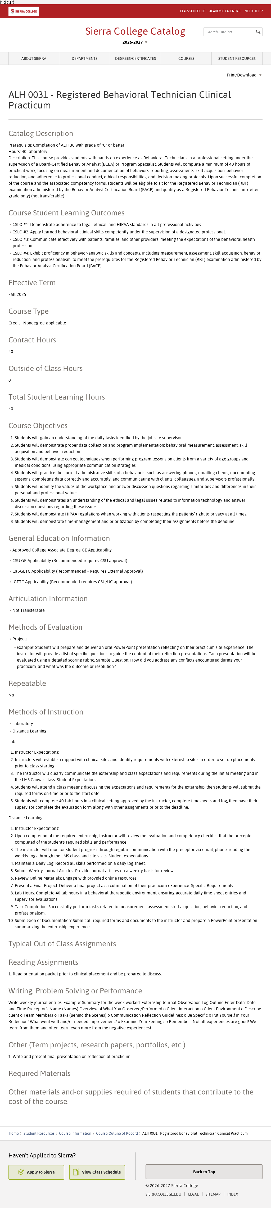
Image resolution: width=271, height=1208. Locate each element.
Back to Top (204, 1171)
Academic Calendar (224, 11)
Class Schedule (192, 11)
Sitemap (213, 1194)
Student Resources (237, 58)
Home (14, 1133)
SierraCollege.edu (163, 1194)
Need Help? (254, 11)
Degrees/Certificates (135, 58)
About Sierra (33, 58)
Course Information (75, 1133)
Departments (84, 58)
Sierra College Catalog (135, 31)
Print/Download (241, 75)
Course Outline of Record (117, 1133)
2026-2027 (133, 42)
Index (232, 1194)
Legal (193, 1194)
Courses (186, 58)
